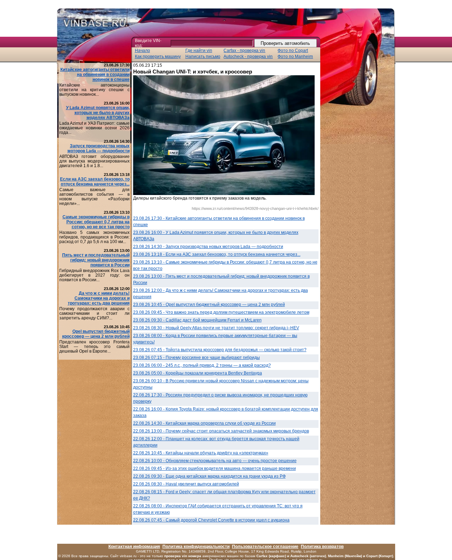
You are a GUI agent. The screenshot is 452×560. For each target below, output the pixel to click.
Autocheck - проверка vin (248, 56)
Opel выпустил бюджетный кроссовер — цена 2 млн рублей (96, 334)
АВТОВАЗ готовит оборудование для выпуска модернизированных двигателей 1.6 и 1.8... (94, 161)
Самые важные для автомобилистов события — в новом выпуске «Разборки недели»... (94, 196)
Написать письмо (202, 56)
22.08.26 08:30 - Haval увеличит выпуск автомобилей (186, 484)
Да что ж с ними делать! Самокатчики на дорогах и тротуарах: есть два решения (99, 298)
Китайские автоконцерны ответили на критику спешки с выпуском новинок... (94, 90)
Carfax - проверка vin (244, 50)
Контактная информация (134, 546)
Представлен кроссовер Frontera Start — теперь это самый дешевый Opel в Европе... (94, 347)
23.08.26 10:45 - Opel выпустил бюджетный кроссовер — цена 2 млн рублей (209, 304)
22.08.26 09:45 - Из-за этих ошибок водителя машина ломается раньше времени (214, 468)
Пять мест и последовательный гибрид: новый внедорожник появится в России (96, 260)
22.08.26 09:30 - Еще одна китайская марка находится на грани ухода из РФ (209, 476)
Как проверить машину (158, 56)
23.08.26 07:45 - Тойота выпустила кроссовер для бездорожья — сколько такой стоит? (220, 349)
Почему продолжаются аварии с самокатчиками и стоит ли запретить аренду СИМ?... (94, 313)
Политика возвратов (322, 546)
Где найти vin (198, 50)
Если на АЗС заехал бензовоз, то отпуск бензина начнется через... (95, 182)
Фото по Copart (293, 50)
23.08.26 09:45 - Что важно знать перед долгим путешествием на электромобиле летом (221, 312)
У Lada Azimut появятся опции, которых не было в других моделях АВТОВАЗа (98, 112)
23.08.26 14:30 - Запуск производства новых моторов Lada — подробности (208, 246)
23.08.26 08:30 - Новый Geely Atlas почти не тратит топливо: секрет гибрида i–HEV (216, 327)
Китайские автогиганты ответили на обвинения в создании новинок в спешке (95, 74)
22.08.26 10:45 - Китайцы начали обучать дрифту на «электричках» (200, 452)
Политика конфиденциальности (196, 546)
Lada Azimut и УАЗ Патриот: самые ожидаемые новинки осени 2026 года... (94, 128)
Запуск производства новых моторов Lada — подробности (98, 148)
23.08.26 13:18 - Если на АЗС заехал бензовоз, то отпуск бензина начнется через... (217, 254)
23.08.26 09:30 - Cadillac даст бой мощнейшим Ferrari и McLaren (197, 320)
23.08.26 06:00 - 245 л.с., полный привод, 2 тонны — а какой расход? (202, 365)
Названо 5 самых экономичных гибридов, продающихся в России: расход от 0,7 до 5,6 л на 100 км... (94, 237)
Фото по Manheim (295, 56)
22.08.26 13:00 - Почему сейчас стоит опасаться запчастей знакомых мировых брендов (221, 431)
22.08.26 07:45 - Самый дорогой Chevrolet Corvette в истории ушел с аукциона (211, 520)
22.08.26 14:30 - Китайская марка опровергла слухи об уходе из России (204, 423)
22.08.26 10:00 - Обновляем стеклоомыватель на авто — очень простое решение (215, 460)
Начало (142, 50)
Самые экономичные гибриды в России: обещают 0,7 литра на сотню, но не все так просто (96, 221)
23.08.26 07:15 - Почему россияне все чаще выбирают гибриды (196, 357)
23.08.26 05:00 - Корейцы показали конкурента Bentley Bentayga (197, 373)
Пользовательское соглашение (265, 546)
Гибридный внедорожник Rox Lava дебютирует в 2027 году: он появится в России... (94, 275)
